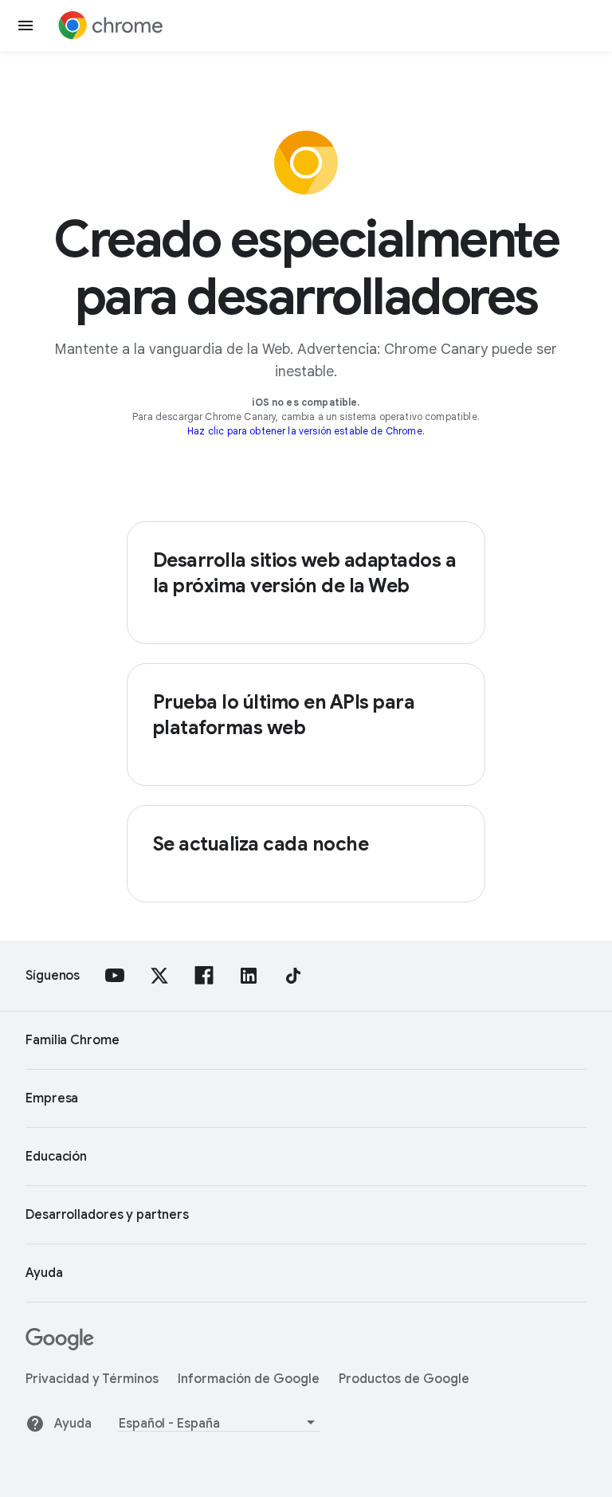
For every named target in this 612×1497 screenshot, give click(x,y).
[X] (159, 975)
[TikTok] (293, 975)
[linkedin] (248, 975)
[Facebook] (204, 975)
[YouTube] (114, 975)
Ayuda (73, 1424)
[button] (25, 25)
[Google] (60, 1346)
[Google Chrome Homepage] (111, 25)
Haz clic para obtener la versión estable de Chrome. (306, 431)
